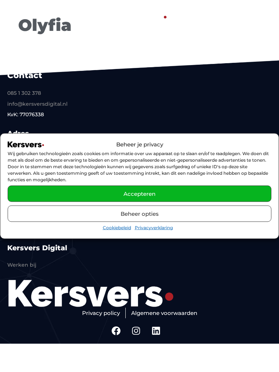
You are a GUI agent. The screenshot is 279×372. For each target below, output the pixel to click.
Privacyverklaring (154, 227)
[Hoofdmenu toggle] (262, 16)
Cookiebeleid (117, 227)
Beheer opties (140, 213)
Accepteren (139, 193)
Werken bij (21, 265)
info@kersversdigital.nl (37, 104)
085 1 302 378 (24, 93)
